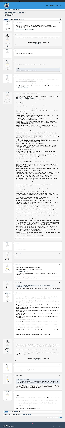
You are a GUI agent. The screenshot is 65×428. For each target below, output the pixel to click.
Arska (7, 92)
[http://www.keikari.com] (7, 45)
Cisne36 (7, 253)
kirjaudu (59, 5)
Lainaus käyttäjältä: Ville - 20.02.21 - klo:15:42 (23, 379)
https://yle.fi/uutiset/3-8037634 (21, 271)
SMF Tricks (8, 425)
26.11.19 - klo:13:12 (18, 22)
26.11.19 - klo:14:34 (18, 34)
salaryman (7, 263)
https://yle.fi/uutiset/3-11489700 (22, 87)
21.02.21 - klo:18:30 (18, 392)
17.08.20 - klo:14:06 (18, 93)
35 (19, 19)
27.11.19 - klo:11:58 (18, 61)
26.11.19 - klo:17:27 (18, 50)
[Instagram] (32, 423)
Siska (7, 375)
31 (12, 19)
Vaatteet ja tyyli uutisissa (14, 13)
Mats (7, 60)
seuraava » (10, 15)
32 (14, 19)
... (11, 19)
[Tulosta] (60, 19)
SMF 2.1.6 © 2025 (6, 426)
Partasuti (7, 49)
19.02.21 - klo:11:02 (18, 292)
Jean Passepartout (7, 293)
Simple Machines (11, 426)
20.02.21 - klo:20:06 (18, 364)
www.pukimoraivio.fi (38, 43)
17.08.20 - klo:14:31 (18, 243)
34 (17, 19)
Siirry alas (5, 19)
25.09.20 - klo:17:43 (18, 282)
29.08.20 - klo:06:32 (18, 253)
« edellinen (6, 15)
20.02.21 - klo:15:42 (18, 341)
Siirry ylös (5, 411)
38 (21, 19)
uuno (7, 364)
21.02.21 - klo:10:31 (18, 375)
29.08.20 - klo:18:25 (18, 264)
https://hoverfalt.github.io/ (53, 297)
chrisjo (7, 75)
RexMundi (7, 21)
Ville (7, 34)
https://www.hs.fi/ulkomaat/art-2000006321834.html (25, 66)
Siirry (47, 417)
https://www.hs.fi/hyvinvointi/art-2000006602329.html (26, 80)
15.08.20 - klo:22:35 (18, 75)
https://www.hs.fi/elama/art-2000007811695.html (36, 296)
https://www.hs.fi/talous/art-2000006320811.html (25, 29)
